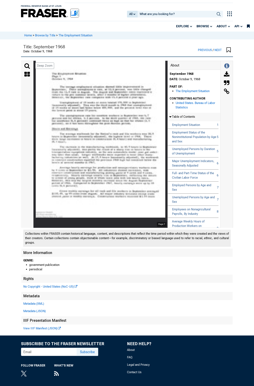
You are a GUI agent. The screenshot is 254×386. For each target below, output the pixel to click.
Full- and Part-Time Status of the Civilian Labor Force (193, 175)
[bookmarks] (248, 26)
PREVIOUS (205, 50)
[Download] (227, 74)
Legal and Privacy (138, 365)
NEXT (218, 50)
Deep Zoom (44, 65)
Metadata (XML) (33, 303)
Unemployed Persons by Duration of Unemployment (193, 151)
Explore (182, 26)
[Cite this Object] (227, 83)
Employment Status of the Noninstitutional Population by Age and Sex (194, 137)
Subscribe (87, 352)
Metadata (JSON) (34, 311)
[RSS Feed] (63, 374)
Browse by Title (45, 35)
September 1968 (181, 74)
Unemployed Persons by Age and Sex (193, 199)
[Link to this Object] (227, 91)
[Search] (27, 66)
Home (28, 35)
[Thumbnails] (27, 74)
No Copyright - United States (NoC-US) (48, 286)
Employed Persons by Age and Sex (191, 187)
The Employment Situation (75, 35)
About (222, 26)
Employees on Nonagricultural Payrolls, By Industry (191, 212)
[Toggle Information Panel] (226, 66)
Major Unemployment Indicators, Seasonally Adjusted (193, 163)
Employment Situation (186, 125)
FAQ (129, 357)
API (236, 26)
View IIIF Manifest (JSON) (40, 328)
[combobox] (176, 14)
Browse (203, 26)
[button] (228, 50)
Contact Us (134, 372)
